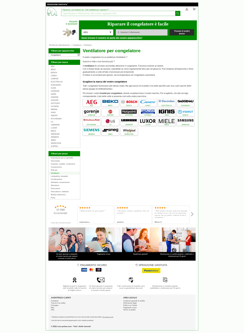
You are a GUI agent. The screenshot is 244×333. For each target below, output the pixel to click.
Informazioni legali (130, 303)
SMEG (53, 140)
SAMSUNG (55, 134)
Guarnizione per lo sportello (62, 158)
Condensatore (56, 179)
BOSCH (54, 72)
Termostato (55, 161)
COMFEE (54, 79)
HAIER (53, 94)
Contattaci (54, 301)
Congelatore (77, 45)
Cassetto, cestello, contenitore (63, 164)
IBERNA (54, 109)
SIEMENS (55, 137)
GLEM (53, 88)
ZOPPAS (54, 146)
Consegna (54, 305)
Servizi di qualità (129, 310)
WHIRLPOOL (56, 143)
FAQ (52, 310)
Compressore (56, 167)
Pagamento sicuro (130, 308)
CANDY (54, 76)
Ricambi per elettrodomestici (59, 45)
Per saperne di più (107, 317)
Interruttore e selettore (60, 192)
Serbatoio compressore (60, 182)
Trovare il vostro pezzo (182, 32)
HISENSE (54, 97)
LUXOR (54, 128)
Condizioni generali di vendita (134, 301)
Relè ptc (54, 170)
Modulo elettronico (58, 195)
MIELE (53, 131)
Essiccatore (55, 188)
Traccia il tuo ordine (58, 303)
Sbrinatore (55, 185)
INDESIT (54, 115)
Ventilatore (55, 173)
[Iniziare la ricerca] (177, 13)
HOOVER (54, 100)
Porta (53, 198)
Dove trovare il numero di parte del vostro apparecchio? (111, 38)
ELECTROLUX (57, 82)
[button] (97, 32)
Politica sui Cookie (130, 305)
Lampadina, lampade (59, 176)
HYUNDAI (55, 106)
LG (52, 122)
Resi (52, 308)
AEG (53, 66)
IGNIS (53, 112)
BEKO (53, 69)
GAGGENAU (56, 85)
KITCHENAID (56, 119)
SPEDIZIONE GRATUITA (57, 4)
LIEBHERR (55, 125)
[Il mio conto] (186, 9)
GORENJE (55, 91)
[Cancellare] (79, 55)
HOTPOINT (55, 103)
